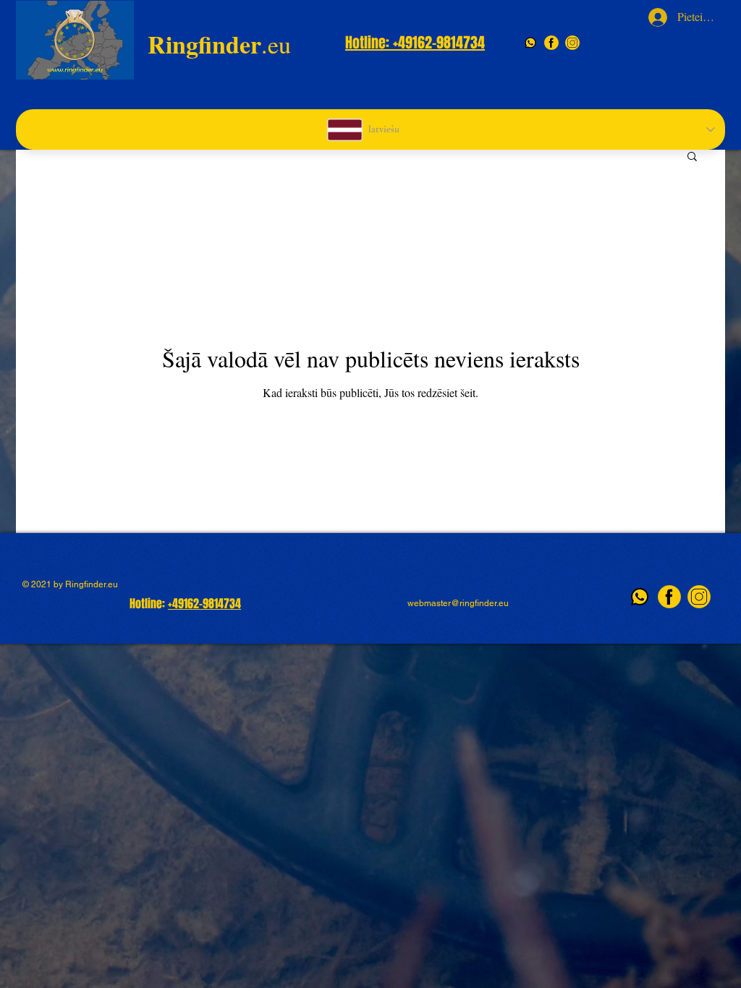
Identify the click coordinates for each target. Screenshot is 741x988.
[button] (692, 157)
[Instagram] (572, 42)
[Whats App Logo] (530, 42)
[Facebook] (551, 42)
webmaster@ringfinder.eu (458, 603)
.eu (219, 44)
